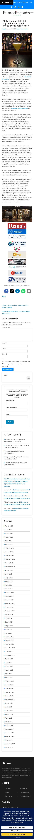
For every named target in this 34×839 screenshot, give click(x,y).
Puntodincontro (8, 496)
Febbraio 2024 (9, 637)
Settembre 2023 (10, 655)
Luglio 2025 (8, 574)
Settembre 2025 (10, 566)
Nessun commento (22, 29)
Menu (32, 13)
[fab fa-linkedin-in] (18, 7)
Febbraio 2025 (9, 592)
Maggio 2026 (9, 537)
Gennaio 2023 (9, 685)
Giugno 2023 (9, 666)
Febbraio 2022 (9, 725)
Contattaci (8, 788)
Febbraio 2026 (9, 548)
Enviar (10, 422)
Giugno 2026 (9, 533)
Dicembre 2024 (9, 600)
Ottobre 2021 (9, 740)
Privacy (7, 792)
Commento (6, 327)
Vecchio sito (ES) (25, 796)
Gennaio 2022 (9, 729)
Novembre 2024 (10, 603)
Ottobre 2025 (9, 563)
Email (4, 349)
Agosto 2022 (9, 703)
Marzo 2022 (8, 722)
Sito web (4, 354)
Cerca (5, 375)
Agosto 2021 (9, 747)
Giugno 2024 (9, 622)
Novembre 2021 (10, 736)
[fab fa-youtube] (22, 7)
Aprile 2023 (8, 674)
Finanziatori (8, 796)
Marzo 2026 (8, 544)
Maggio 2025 (9, 581)
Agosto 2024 (9, 614)
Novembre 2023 (10, 648)
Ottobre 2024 (9, 607)
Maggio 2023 (9, 670)
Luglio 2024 (8, 618)
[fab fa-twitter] (15, 7)
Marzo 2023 (8, 677)
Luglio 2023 (8, 662)
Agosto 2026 (9, 526)
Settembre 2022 (10, 699)
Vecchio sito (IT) (25, 792)
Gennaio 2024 (9, 640)
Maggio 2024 (9, 626)
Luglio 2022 (8, 707)
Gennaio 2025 (9, 596)
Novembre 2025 (10, 559)
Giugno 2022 (9, 710)
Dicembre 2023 (9, 644)
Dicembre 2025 (9, 555)
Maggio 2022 (9, 714)
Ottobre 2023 (9, 651)
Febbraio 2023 (9, 681)
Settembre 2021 (10, 744)
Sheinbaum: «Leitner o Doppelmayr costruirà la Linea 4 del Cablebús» (16, 484)
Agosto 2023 (9, 659)
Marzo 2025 (8, 589)
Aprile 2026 (8, 541)
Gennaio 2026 (9, 552)
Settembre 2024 (10, 611)
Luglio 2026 (8, 529)
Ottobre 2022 (9, 696)
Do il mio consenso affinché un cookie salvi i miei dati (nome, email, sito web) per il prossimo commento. (16, 364)
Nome (4, 343)
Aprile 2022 (8, 718)
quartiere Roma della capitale (19, 108)
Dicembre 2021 (9, 733)
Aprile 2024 (8, 629)
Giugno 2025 (9, 577)
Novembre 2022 (10, 692)
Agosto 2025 (9, 570)
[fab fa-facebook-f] (11, 7)
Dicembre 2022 (9, 688)
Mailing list (23, 788)
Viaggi (4, 29)
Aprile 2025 (8, 585)
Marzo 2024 (8, 633)
